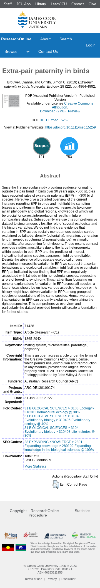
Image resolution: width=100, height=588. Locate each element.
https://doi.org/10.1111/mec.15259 (70, 127)
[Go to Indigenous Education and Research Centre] (8, 547)
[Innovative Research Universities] (30, 535)
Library (40, 4)
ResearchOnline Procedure (44, 512)
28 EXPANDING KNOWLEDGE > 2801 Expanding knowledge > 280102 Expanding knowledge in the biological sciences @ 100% (59, 446)
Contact (77, 4)
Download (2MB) (53, 111)
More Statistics (35, 466)
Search (65, 39)
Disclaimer (68, 578)
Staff (8, 4)
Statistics (82, 510)
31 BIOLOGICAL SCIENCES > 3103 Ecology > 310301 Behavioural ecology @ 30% (59, 410)
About (45, 39)
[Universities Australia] (54, 535)
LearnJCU (59, 4)
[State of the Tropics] (84, 535)
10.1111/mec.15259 (54, 120)
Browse (11, 51)
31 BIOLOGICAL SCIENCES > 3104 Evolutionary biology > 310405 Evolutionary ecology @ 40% (57, 420)
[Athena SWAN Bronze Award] (10, 535)
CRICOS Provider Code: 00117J (50, 569)
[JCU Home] (37, 19)
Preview (74, 111)
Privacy (52, 578)
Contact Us (48, 51)
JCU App (23, 4)
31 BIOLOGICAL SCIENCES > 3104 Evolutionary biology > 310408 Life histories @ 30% (59, 432)
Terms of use (33, 578)
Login (91, 45)
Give (92, 4)
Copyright (18, 510)
